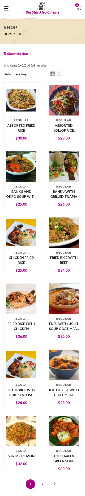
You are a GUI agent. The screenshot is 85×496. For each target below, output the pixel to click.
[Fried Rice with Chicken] (21, 298)
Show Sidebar (17, 54)
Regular (21, 120)
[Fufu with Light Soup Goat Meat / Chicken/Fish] (64, 298)
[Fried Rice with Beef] (64, 232)
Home (8, 34)
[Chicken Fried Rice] (21, 232)
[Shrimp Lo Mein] (21, 431)
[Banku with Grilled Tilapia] (64, 166)
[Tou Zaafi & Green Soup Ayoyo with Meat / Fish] (64, 431)
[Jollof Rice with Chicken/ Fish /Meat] (21, 364)
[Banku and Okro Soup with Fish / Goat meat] (21, 166)
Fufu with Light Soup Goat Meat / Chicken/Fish (64, 329)
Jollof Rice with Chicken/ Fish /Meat (21, 395)
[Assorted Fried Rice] (21, 100)
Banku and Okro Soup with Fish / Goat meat (21, 196)
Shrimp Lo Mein (21, 456)
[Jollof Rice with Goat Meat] (64, 364)
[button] (79, 8)
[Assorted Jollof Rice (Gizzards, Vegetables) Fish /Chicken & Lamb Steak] (64, 100)
